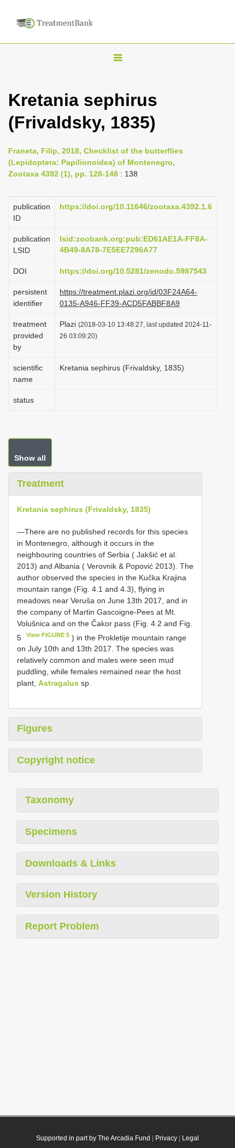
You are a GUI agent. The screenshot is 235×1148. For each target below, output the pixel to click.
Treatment (40, 483)
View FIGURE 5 (47, 635)
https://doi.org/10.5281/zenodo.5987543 (133, 271)
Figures (34, 728)
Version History (61, 894)
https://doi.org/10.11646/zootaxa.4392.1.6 (136, 206)
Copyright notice (56, 760)
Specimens (51, 831)
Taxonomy (49, 799)
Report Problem (62, 926)
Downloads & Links (70, 863)
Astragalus (58, 683)
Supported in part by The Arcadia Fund (93, 1138)
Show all (30, 458)
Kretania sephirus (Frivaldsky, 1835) (84, 509)
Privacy (166, 1138)
